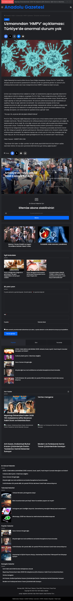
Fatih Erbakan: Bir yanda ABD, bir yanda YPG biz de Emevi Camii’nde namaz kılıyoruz (39, 547)
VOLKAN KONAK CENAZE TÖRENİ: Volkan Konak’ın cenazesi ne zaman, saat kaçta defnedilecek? (57, 275)
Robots (34, 588)
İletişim (22, 598)
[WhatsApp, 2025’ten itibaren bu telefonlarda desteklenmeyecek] (6, 519)
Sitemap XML (20, 588)
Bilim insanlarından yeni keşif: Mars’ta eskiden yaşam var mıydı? (33, 501)
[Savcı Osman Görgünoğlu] (9, 364)
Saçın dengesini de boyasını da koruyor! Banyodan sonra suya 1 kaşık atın (36, 274)
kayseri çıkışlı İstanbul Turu (46, 593)
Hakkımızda (15, 598)
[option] (36, 176)
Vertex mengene (19, 1)
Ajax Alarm (36, 593)
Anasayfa (8, 15)
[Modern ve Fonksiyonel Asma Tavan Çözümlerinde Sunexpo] (53, 433)
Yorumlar (59, 342)
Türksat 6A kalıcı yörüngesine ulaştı (24, 493)
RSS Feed (28, 588)
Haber (13, 15)
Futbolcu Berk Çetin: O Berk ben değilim (28, 356)
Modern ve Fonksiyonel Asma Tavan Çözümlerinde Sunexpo (51, 445)
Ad (5, 314)
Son (36, 342)
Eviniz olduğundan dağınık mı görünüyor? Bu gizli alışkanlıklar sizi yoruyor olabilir (13, 275)
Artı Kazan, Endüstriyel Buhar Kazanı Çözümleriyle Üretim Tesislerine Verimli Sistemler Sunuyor (17, 448)
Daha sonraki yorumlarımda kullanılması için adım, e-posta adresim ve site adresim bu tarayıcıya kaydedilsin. (37, 329)
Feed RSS (39, 588)
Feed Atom (46, 588)
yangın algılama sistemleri (26, 593)
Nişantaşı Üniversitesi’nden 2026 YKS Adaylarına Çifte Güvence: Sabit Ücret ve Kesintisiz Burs (19, 418)
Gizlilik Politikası (29, 598)
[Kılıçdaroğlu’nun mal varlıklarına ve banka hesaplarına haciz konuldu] (9, 372)
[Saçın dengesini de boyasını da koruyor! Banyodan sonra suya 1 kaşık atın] (36, 265)
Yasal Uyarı (58, 598)
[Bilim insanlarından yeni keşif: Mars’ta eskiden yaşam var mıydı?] (6, 503)
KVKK (41, 598)
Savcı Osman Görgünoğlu (23, 362)
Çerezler (36, 598)
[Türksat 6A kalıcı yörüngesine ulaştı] (6, 495)
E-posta (6, 322)
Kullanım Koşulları (49, 598)
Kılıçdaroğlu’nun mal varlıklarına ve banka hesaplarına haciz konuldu (37, 370)
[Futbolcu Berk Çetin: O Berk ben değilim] (9, 357)
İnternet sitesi (42, 322)
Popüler (13, 342)
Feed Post (53, 588)
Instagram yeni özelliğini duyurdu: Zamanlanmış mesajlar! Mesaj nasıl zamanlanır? (39, 509)
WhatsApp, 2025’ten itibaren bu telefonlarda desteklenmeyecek (33, 516)
